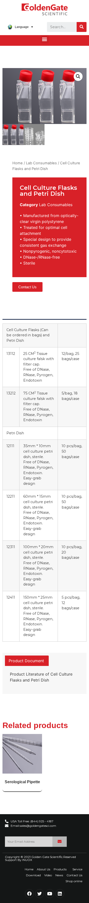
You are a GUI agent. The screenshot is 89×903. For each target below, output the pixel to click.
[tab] (26, 660)
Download (33, 875)
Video (48, 875)
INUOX (27, 860)
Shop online (74, 881)
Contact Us (74, 875)
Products (60, 869)
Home (17, 163)
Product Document (26, 660)
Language (22, 27)
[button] (45, 39)
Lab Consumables (41, 163)
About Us (43, 869)
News (59, 875)
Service (77, 869)
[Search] (82, 27)
